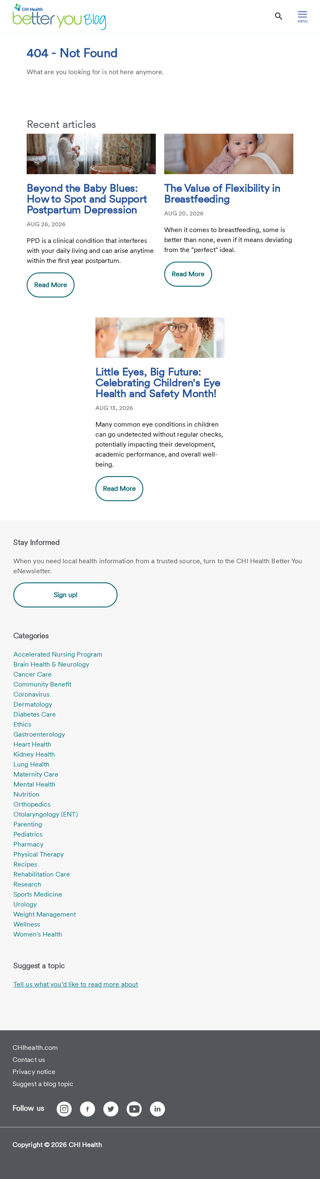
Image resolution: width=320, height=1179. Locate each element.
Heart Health (32, 744)
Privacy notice (33, 1072)
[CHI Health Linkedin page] (157, 1109)
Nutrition (26, 794)
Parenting (27, 824)
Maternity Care (35, 774)
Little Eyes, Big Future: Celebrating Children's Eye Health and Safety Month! (157, 383)
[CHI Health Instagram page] (64, 1109)
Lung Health (31, 764)
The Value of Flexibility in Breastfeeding (222, 193)
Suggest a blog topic (42, 1084)
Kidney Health (34, 754)
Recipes (25, 864)
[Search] (278, 16)
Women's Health (37, 934)
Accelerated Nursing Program (57, 654)
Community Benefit (42, 684)
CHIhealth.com (35, 1048)
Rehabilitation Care (41, 874)
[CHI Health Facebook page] (87, 1109)
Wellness (26, 924)
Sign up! (66, 595)
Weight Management (44, 914)
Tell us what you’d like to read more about (75, 984)
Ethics (22, 724)
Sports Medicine (37, 894)
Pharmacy (28, 844)
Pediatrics (27, 834)
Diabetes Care (34, 714)
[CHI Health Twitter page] (110, 1109)
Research (27, 884)
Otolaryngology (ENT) (45, 814)
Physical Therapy (38, 854)
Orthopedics (31, 804)
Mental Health (34, 784)
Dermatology (32, 704)
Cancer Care (32, 674)
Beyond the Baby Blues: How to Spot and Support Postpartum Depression (87, 199)
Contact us (28, 1060)
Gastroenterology (39, 734)
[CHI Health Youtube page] (134, 1109)
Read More (50, 285)
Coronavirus (31, 694)
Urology (25, 904)
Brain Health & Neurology (51, 664)
